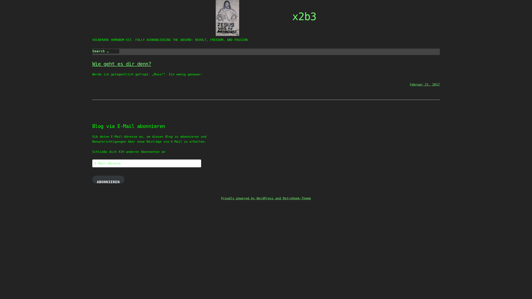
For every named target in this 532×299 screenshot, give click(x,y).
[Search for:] (105, 51)
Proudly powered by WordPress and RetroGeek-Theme (266, 198)
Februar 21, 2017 (425, 84)
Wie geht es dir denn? (121, 64)
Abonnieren (108, 182)
